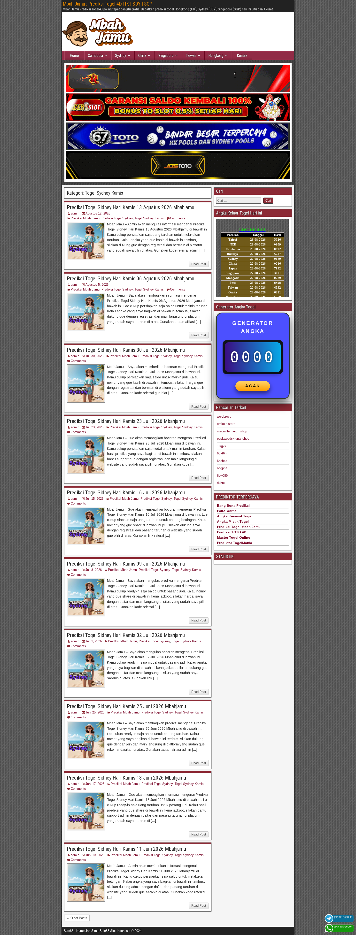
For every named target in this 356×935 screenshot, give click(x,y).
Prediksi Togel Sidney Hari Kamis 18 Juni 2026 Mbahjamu (126, 778)
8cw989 (222, 475)
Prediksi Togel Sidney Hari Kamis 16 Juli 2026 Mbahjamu (126, 493)
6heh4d (222, 461)
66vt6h (221, 453)
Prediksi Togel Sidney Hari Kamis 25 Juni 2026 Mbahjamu (126, 706)
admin (75, 213)
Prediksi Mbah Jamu (85, 218)
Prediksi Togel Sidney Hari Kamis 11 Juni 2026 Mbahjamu (126, 849)
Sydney (120, 55)
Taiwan (191, 55)
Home (74, 55)
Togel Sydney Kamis (149, 218)
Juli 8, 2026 (93, 570)
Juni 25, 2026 (94, 712)
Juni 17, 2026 (94, 784)
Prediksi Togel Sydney (117, 218)
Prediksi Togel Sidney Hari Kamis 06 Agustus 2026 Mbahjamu (130, 279)
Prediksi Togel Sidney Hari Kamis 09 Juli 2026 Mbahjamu (126, 564)
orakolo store (226, 424)
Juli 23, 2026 (94, 427)
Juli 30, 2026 (94, 356)
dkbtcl (221, 483)
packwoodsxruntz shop (233, 438)
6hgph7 (222, 468)
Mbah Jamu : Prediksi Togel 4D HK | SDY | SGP (107, 4)
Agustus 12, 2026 (97, 213)
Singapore (166, 55)
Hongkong (216, 55)
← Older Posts (76, 918)
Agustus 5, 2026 (96, 284)
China (142, 55)
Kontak (242, 55)
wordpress (224, 416)
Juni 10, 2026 (94, 855)
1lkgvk (221, 446)
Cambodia (95, 55)
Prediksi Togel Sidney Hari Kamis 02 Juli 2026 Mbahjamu (126, 635)
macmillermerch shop (232, 431)
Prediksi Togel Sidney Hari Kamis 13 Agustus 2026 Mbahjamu (130, 207)
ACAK (252, 385)
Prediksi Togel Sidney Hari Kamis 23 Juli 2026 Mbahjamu (126, 421)
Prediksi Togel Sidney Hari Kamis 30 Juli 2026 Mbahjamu (126, 350)
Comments (177, 218)
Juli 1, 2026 (93, 641)
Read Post (198, 264)
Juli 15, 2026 (94, 498)
